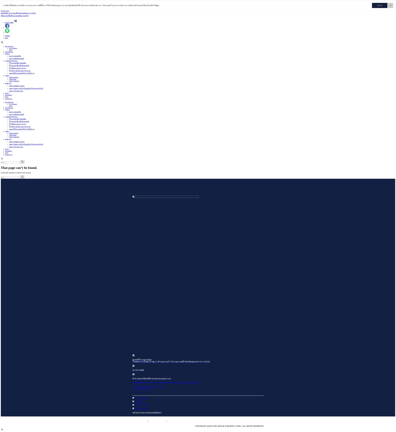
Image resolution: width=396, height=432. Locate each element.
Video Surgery (14, 77)
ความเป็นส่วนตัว (140, 421)
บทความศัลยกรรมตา (16, 86)
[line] (7, 32)
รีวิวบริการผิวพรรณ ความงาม (20, 71)
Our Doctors (9, 52)
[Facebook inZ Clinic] (140, 398)
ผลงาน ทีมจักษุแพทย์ (16, 59)
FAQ (6, 97)
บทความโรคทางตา (16, 91)
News (7, 93)
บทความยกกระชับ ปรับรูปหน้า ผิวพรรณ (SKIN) (26, 88)
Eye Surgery (13, 48)
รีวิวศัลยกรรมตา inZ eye (17, 68)
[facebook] (7, 27)
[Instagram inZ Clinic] (140, 405)
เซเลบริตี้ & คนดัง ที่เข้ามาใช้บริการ (21, 73)
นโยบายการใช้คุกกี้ (157, 421)
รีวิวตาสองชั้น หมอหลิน (17, 63)
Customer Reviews (11, 61)
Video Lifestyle (14, 81)
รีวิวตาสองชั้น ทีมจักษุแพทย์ (19, 66)
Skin (10, 50)
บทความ (8, 83)
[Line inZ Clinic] (138, 401)
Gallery (7, 54)
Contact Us (8, 99)
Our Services (9, 46)
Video (7, 75)
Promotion (8, 95)
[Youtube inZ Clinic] (140, 408)
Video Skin (12, 79)
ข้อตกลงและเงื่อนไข (176, 421)
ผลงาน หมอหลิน (15, 56)
